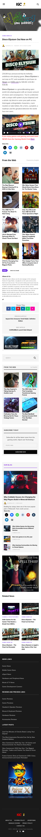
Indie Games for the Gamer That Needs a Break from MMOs (9, 622)
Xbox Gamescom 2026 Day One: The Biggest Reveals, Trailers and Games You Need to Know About (19, 750)
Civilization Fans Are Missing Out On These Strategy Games (11, 416)
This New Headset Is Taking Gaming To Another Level (10, 391)
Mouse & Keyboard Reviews (12, 711)
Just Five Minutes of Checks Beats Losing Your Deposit (18, 733)
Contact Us (20, 826)
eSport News (6, 674)
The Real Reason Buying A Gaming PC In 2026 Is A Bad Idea (10, 187)
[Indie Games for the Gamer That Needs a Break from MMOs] (10, 609)
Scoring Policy (19, 820)
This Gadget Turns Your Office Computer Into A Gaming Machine (30, 263)
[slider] (11, 133)
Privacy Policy (27, 823)
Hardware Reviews (8, 715)
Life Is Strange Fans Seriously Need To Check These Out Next (10, 236)
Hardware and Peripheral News (13, 678)
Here (33, 139)
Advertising (31, 820)
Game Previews (7, 703)
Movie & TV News (8, 682)
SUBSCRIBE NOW (20, 452)
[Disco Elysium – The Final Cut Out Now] (30, 609)
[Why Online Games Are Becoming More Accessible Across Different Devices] (7, 528)
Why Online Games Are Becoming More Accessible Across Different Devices (23, 528)
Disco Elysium (14, 270)
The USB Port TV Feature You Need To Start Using (9, 211)
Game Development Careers (12, 686)
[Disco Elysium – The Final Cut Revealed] (10, 634)
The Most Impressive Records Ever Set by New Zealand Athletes (18, 738)
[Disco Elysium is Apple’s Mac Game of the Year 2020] (30, 634)
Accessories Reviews (9, 719)
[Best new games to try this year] (7, 539)
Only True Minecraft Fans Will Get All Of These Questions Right (30, 211)
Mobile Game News (9, 670)
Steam (4, 82)
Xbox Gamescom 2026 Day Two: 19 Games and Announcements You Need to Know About (19, 744)
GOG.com (15, 82)
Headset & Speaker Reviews (12, 707)
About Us (8, 820)
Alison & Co (9, 45)
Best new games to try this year (22, 537)
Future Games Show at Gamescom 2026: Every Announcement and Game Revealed (18, 757)
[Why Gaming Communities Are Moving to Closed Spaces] (7, 547)
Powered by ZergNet (33, 160)
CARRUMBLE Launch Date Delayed (20, 330)
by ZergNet (34, 367)
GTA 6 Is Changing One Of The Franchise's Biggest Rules (10, 263)
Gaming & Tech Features (10, 617)
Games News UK (7, 35)
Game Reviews (7, 699)
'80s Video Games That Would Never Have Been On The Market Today (30, 187)
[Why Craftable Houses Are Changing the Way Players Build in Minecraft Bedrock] (20, 482)
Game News (6, 666)
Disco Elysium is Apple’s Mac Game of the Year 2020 (30, 647)
